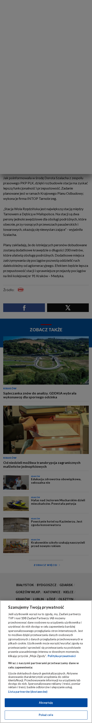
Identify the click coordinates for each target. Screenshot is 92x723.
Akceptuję (46, 702)
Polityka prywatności (62, 656)
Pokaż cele (46, 715)
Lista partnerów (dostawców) (27, 691)
